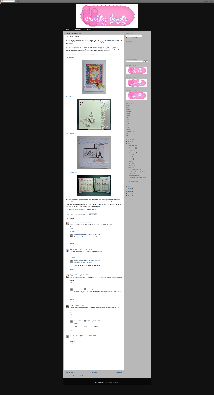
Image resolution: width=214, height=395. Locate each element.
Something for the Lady (135, 169)
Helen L (128, 121)
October (131, 150)
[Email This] (90, 214)
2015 (129, 186)
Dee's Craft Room (79, 234)
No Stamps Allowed (134, 175)
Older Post (118, 372)
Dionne (128, 109)
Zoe (127, 135)
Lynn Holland (73, 222)
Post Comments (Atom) (79, 375)
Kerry (127, 125)
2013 (129, 191)
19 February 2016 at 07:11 (81, 305)
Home (67, 29)
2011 (129, 195)
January (131, 184)
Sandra (128, 129)
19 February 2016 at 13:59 (93, 289)
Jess (127, 123)
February (132, 167)
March (131, 165)
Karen (71, 305)
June (130, 159)
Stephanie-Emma (130, 131)
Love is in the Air (133, 181)
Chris (127, 107)
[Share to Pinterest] (96, 214)
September (132, 152)
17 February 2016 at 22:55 (93, 234)
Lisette (111, 40)
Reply (71, 228)
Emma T (128, 113)
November (132, 148)
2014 (129, 189)
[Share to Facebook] (95, 214)
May (130, 161)
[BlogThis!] (91, 214)
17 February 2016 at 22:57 (93, 260)
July (130, 156)
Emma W (128, 115)
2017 (129, 141)
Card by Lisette (70, 57)
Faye (127, 117)
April (130, 163)
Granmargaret (73, 249)
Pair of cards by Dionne (72, 172)
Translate (138, 38)
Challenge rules (76, 29)
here (98, 206)
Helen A (128, 119)
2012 (129, 193)
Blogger (116, 382)
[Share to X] (93, 214)
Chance (128, 105)
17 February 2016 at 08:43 (85, 222)
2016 (129, 143)
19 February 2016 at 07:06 (81, 275)
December (132, 145)
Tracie (127, 133)
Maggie (72, 275)
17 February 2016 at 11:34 (85, 249)
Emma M (128, 111)
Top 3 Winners (87, 29)
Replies (73, 231)
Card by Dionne (70, 96)
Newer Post (70, 372)
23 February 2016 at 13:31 (89, 335)
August (131, 154)
